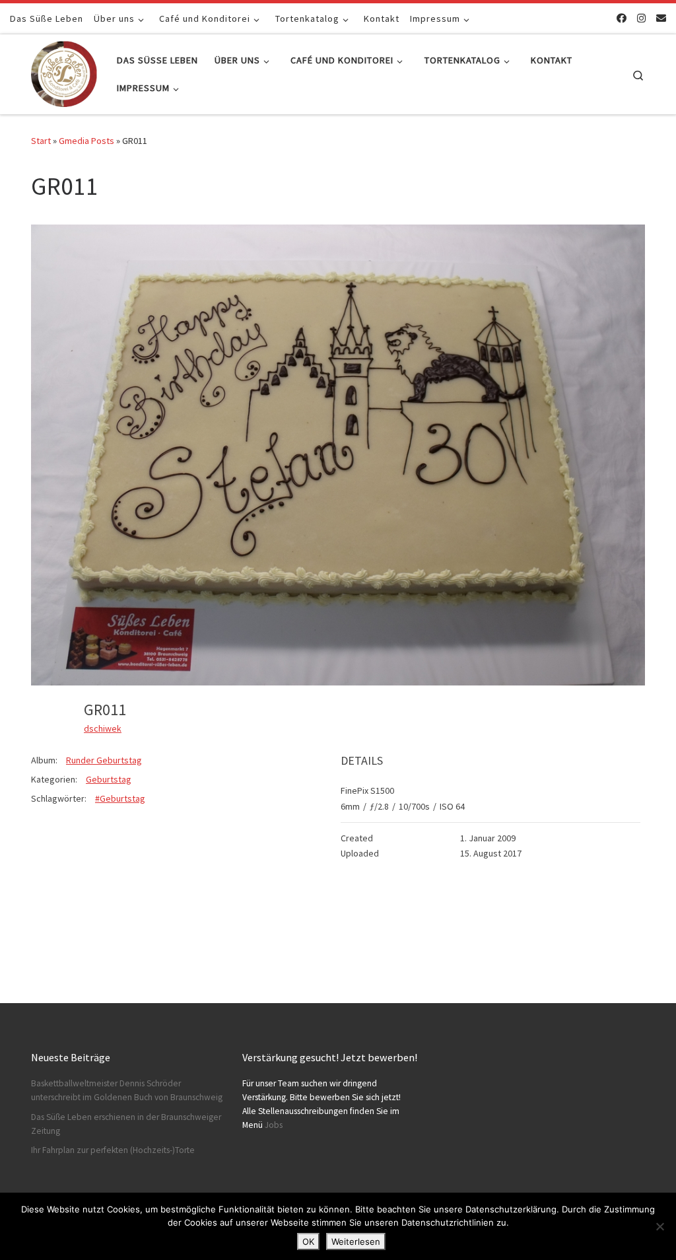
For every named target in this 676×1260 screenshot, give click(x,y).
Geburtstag (108, 779)
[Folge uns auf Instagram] (641, 18)
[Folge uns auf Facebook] (621, 18)
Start (41, 141)
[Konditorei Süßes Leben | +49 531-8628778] (64, 72)
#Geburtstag (120, 798)
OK (308, 1241)
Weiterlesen (355, 1241)
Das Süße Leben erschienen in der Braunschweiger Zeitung (126, 1124)
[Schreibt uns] (661, 18)
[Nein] (659, 1226)
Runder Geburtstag (104, 760)
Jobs (274, 1125)
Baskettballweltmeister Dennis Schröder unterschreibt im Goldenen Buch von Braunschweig (126, 1090)
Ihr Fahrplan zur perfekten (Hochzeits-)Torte (113, 1150)
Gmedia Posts (86, 141)
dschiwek (102, 728)
